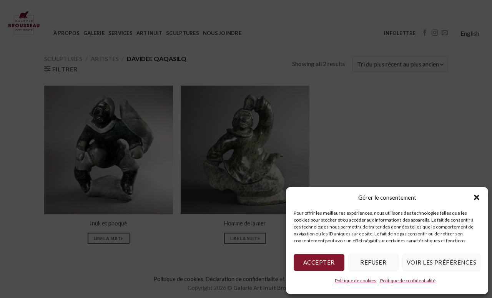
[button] (476, 197)
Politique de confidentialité (407, 280)
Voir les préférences (441, 262)
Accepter (319, 262)
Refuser (373, 262)
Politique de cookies (355, 280)
